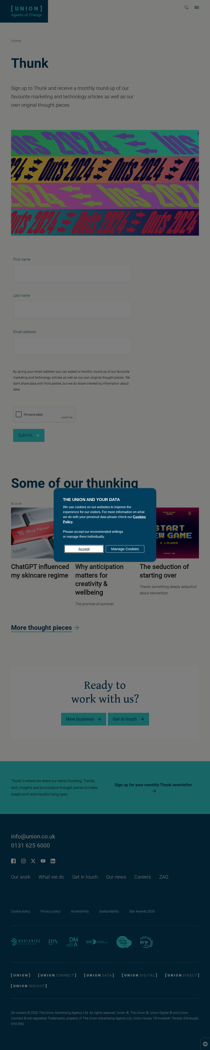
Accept (84, 549)
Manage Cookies (125, 549)
